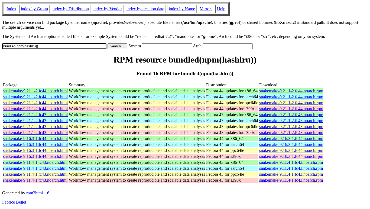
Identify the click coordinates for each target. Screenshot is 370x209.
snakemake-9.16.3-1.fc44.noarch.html (35, 138)
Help (221, 8)
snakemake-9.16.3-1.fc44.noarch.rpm (291, 138)
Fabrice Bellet (14, 202)
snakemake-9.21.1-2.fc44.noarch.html (35, 91)
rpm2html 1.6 (37, 193)
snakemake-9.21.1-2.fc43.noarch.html (35, 114)
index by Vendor (107, 8)
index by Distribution (71, 8)
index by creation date (145, 8)
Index (11, 8)
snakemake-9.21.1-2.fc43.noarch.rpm (291, 114)
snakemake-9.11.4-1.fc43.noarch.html (35, 162)
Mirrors (206, 8)
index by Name (182, 8)
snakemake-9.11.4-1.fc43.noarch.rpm (291, 162)
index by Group (34, 8)
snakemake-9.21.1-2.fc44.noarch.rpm (291, 91)
